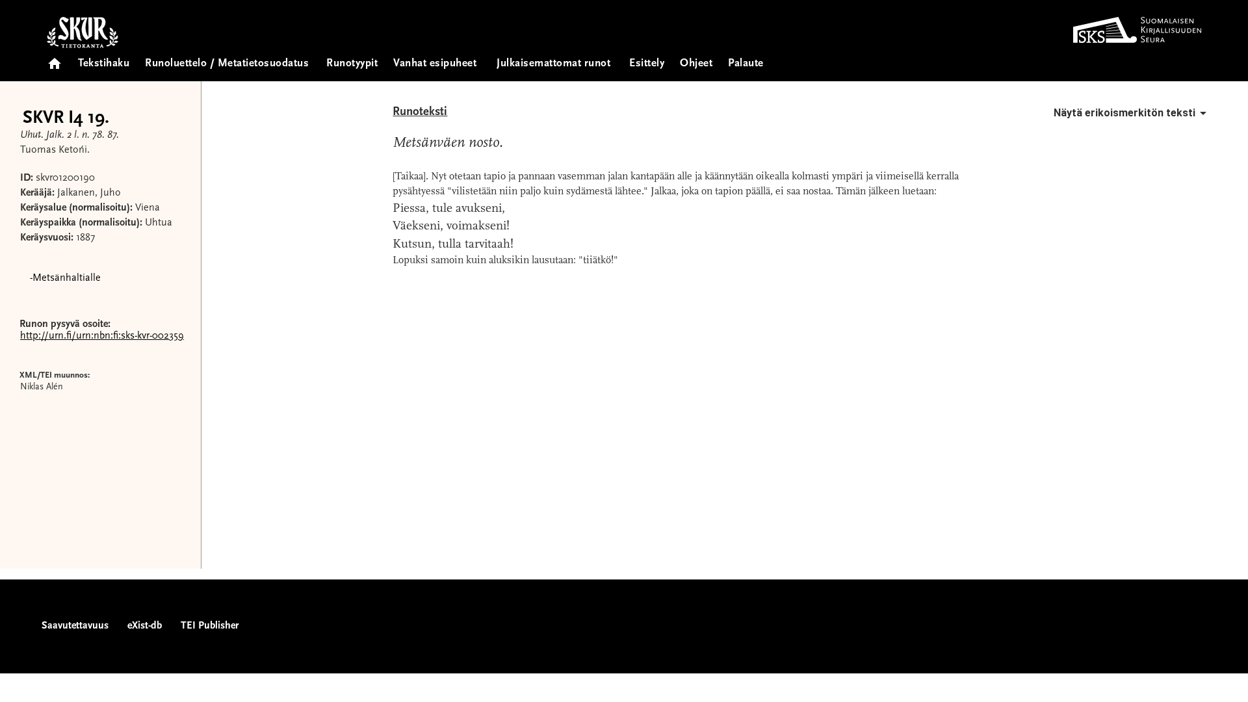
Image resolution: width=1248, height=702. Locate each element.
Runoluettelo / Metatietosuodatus (227, 64)
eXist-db (144, 626)
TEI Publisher (210, 626)
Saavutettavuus (75, 626)
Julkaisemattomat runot (553, 64)
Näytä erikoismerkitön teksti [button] (1124, 113)
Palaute (746, 64)
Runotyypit (352, 64)
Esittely (646, 64)
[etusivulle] (54, 59)
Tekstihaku (103, 64)
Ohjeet (696, 64)
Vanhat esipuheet (434, 64)
